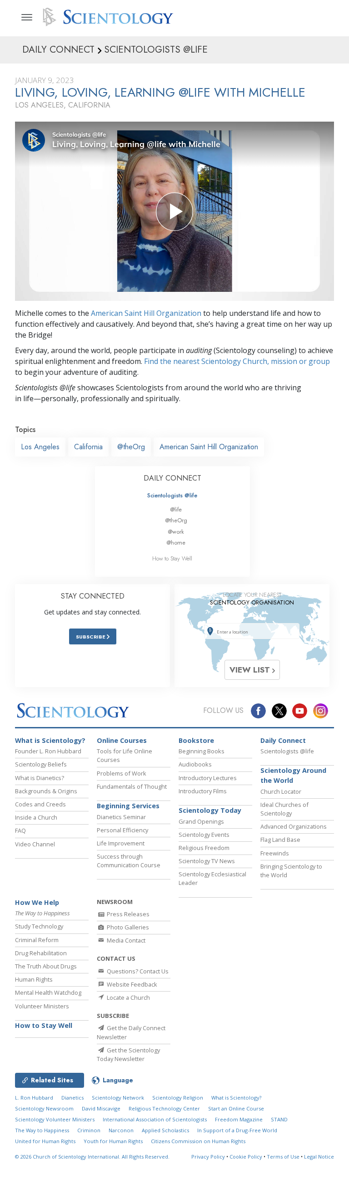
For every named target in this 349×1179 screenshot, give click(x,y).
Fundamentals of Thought (132, 786)
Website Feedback (131, 984)
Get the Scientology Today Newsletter (128, 1054)
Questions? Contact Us (137, 971)
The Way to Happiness (42, 1130)
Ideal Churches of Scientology (284, 809)
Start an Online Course (236, 1108)
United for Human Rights (45, 1141)
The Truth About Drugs (46, 966)
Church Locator (280, 791)
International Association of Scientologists (155, 1119)
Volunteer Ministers (42, 1006)
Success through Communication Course (128, 860)
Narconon (121, 1130)
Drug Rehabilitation (41, 953)
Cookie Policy (245, 1156)
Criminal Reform (37, 940)
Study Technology (39, 926)
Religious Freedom (204, 848)
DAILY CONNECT (172, 478)
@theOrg (131, 447)
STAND (279, 1119)
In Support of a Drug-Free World (237, 1130)
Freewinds (274, 853)
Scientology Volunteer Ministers (55, 1119)
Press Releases (127, 914)
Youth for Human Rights (113, 1141)
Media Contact (125, 940)
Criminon (88, 1130)
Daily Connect (283, 740)
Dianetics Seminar (121, 817)
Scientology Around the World (293, 775)
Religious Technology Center (164, 1108)
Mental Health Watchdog (48, 992)
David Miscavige (101, 1108)
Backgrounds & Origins (46, 791)
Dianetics (72, 1097)
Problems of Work (121, 773)
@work (176, 531)
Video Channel (35, 844)
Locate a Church (127, 997)
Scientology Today (210, 810)
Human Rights (34, 979)
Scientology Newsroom (44, 1108)
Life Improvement (121, 843)
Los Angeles (40, 447)
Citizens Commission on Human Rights (198, 1141)
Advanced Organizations (293, 826)
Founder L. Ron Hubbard (48, 751)
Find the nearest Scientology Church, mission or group (237, 361)
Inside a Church (36, 817)
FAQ (20, 830)
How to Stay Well (172, 558)
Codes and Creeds (40, 804)
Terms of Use (283, 1156)
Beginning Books (201, 751)
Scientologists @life (172, 495)
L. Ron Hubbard (34, 1097)
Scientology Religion (177, 1097)
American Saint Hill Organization (146, 313)
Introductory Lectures (208, 778)
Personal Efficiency (122, 830)
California (88, 447)
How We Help (37, 902)
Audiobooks (195, 764)
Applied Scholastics (165, 1130)
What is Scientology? (50, 740)
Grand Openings (201, 821)
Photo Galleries (127, 927)
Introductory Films (203, 791)
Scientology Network (118, 1097)
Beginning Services (128, 805)
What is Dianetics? (39, 778)
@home (175, 542)
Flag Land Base (280, 839)
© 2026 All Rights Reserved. (92, 1156)
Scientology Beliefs (41, 764)
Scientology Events (204, 834)
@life (176, 509)
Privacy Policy (208, 1156)
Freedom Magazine (239, 1119)
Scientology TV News (207, 861)
